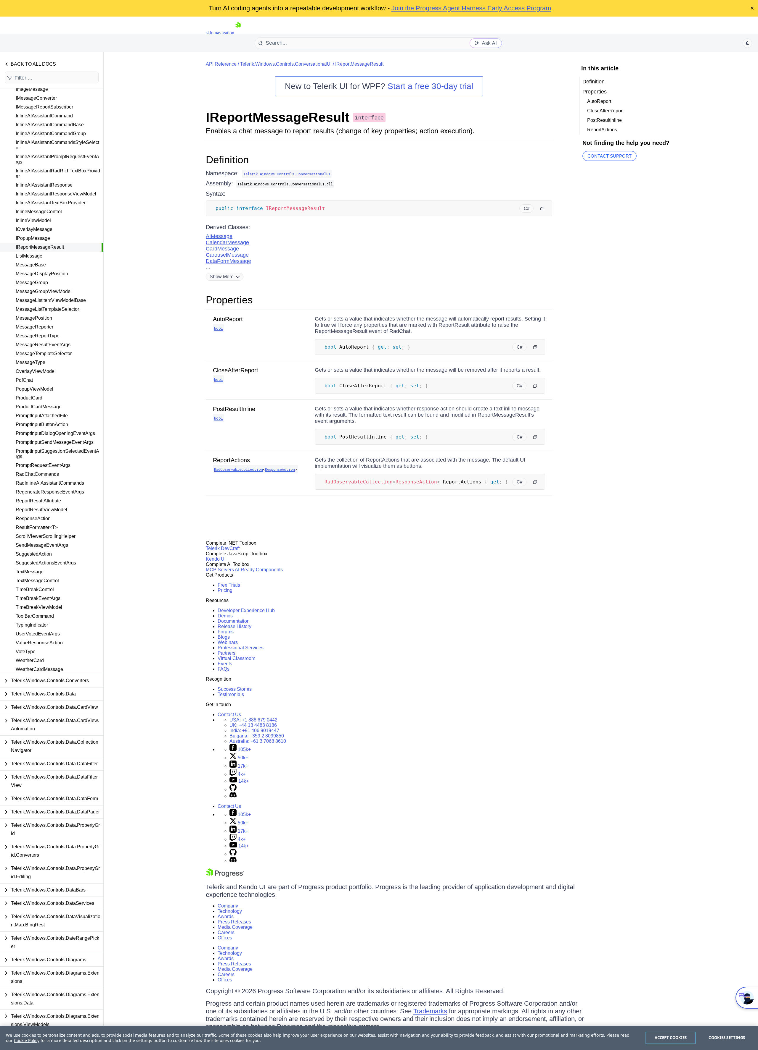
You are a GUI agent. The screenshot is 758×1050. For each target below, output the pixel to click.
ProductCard (29, 397)
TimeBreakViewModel (39, 607)
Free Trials (229, 585)
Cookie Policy (26, 1040)
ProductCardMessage (39, 406)
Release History (234, 626)
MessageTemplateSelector (44, 353)
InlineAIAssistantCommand (44, 115)
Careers (226, 932)
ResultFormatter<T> (37, 527)
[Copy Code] (542, 208)
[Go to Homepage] (238, 32)
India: (254, 730)
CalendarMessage (227, 242)
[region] (379, 1038)
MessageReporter (34, 326)
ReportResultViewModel (41, 509)
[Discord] (233, 796)
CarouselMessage (227, 255)
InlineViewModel (33, 220)
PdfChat (24, 380)
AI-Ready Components (259, 569)
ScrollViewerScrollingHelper (46, 536)
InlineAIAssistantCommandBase (50, 124)
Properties (229, 299)
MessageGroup (32, 282)
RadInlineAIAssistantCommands (50, 483)
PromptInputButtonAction (42, 424)
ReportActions (231, 460)
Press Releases (234, 921)
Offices (225, 937)
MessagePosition (34, 318)
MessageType (30, 362)
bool (218, 328)
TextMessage (30, 571)
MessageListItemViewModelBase (51, 300)
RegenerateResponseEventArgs (50, 491)
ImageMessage (32, 89)
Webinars (228, 642)
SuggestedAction (34, 553)
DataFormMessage (228, 261)
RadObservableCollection (238, 469)
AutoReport (228, 319)
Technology (230, 911)
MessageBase (31, 264)
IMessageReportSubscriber (44, 106)
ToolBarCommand (35, 616)
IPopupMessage (33, 238)
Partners (226, 653)
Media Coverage (235, 927)
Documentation (234, 621)
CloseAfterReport (235, 370)
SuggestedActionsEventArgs (46, 562)
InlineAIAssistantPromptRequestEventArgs (57, 159)
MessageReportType (38, 335)
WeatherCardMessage (39, 669)
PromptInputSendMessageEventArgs (55, 442)
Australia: (257, 741)
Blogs (224, 637)
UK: (253, 725)
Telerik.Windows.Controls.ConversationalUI (286, 64)
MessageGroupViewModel (44, 291)
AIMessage (219, 236)
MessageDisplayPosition (42, 273)
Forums (226, 631)
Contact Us (229, 714)
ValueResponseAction (39, 642)
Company (228, 905)
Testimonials (231, 694)
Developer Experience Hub (246, 610)
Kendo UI (216, 559)
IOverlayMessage (34, 229)
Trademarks (430, 1011)
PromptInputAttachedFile (42, 415)
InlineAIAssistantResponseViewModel (56, 193)
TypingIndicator (32, 624)
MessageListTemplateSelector (47, 309)
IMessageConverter (36, 98)
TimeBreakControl (35, 589)
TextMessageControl (37, 580)
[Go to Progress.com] (225, 875)
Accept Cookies (671, 1037)
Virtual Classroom (236, 658)
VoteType (26, 651)
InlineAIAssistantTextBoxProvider (51, 202)
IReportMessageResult (40, 247)
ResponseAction (33, 518)
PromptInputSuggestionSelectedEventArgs (57, 454)
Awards (226, 916)
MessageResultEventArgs (43, 344)
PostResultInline (234, 409)
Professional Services (241, 647)
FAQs (223, 669)
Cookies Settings (727, 1037)
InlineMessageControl (39, 211)
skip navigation (220, 32)
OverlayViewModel (36, 371)
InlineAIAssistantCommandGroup (51, 133)
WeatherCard (30, 660)
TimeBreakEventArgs (38, 598)
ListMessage (29, 255)
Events (225, 663)
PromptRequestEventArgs (43, 465)
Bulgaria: (256, 735)
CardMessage (222, 249)
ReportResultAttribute (38, 500)
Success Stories (235, 689)
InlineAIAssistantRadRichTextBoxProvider (58, 173)
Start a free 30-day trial (430, 86)
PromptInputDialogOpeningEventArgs (55, 433)
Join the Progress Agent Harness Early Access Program (471, 8)
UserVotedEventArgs (38, 633)
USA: (253, 719)
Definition (227, 159)
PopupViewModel (34, 388)
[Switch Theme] (747, 43)
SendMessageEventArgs (42, 545)
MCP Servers (220, 569)
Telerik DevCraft (223, 548)
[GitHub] (233, 789)
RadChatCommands (37, 474)
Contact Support (609, 155)
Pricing (225, 590)
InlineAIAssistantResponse (44, 184)
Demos (225, 615)
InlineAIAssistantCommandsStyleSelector (57, 145)
